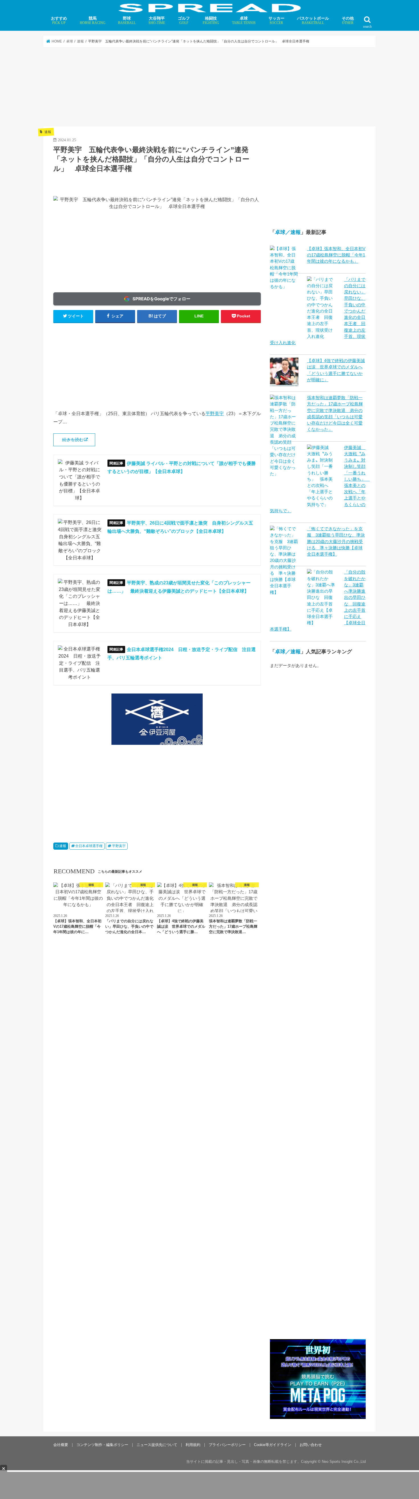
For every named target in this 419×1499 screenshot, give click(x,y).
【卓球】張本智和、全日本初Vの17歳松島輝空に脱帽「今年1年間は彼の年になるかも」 (336, 255)
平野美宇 (215, 413)
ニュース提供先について (157, 1445)
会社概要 (60, 1445)
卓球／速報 (288, 232)
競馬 (92, 20)
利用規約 (193, 1445)
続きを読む (73, 439)
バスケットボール (313, 20)
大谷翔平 (157, 20)
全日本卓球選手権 (89, 846)
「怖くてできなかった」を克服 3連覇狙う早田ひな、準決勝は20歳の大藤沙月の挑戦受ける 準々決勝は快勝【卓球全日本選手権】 (336, 541)
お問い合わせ (311, 1445)
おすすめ (59, 20)
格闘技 (211, 20)
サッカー (276, 20)
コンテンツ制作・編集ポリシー (102, 1445)
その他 (348, 20)
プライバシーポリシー (227, 1445)
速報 (62, 846)
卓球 (244, 20)
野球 (127, 20)
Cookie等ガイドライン (272, 1445)
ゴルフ (184, 20)
